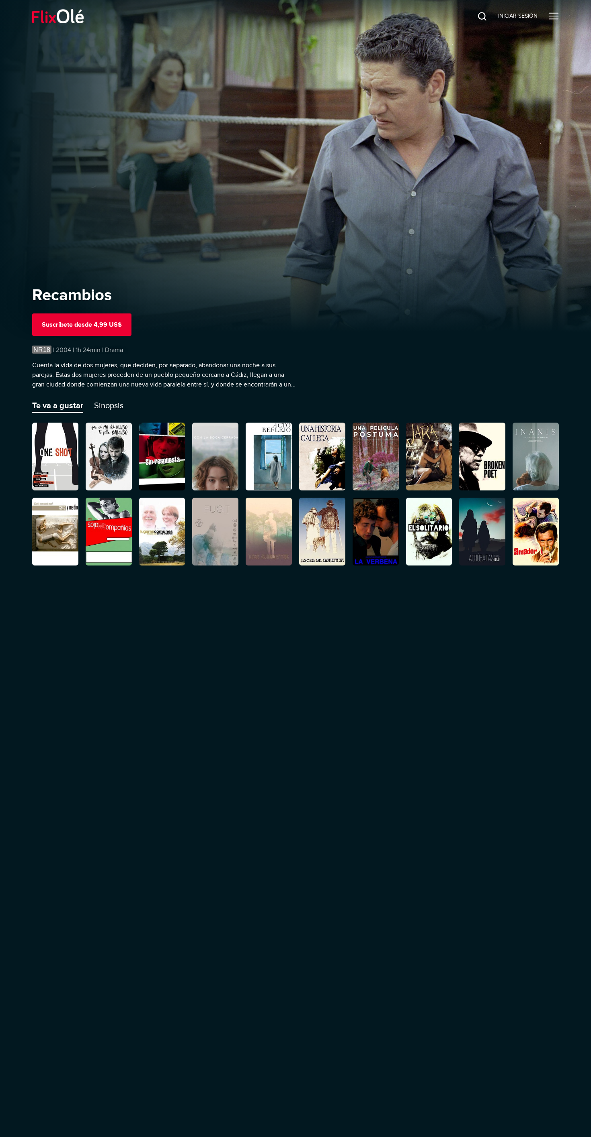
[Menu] (553, 16)
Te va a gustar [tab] (57, 405)
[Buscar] (476, 16)
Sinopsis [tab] (108, 405)
